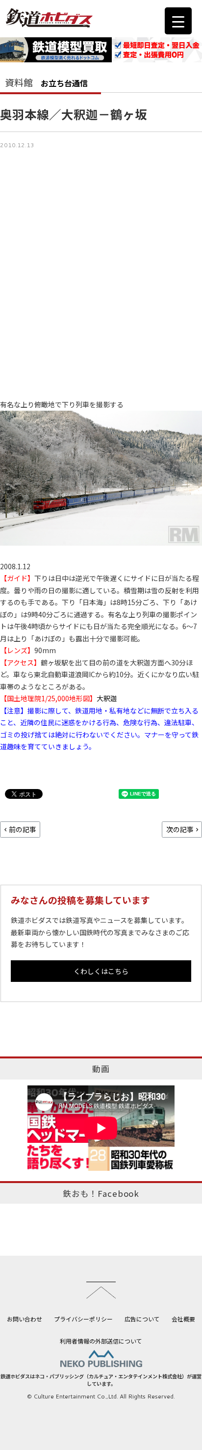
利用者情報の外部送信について (101, 1341)
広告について (142, 1319)
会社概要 (183, 1319)
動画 (101, 1069)
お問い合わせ (24, 1319)
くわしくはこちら (101, 971)
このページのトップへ (101, 1290)
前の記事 (22, 829)
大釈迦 (107, 698)
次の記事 (180, 829)
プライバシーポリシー (83, 1319)
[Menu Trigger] (178, 20)
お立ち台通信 (64, 83)
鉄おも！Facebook (101, 1193)
